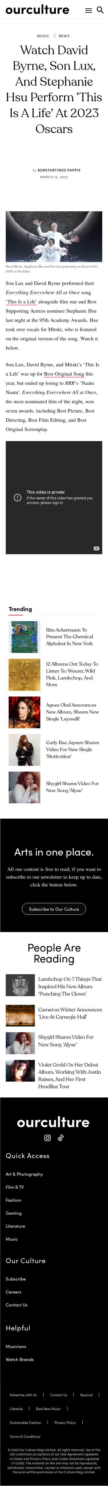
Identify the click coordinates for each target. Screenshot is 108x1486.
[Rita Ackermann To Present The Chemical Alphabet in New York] (24, 637)
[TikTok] (60, 1138)
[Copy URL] (76, 156)
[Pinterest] (49, 156)
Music (43, 36)
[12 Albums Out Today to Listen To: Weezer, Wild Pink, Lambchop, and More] (24, 674)
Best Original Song (64, 373)
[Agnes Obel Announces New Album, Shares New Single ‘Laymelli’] (24, 712)
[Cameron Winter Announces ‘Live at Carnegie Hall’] (20, 1015)
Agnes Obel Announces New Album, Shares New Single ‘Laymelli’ (72, 712)
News (64, 36)
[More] (90, 156)
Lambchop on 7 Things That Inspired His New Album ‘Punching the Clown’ (70, 986)
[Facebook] (36, 156)
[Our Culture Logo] (37, 9)
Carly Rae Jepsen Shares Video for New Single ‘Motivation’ (72, 749)
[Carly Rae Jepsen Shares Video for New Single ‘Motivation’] (24, 750)
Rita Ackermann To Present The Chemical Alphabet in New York (69, 637)
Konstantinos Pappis (59, 169)
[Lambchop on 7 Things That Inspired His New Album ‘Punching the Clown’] (20, 985)
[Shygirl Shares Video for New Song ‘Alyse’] (24, 787)
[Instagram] (47, 1138)
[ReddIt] (63, 156)
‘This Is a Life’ (21, 301)
